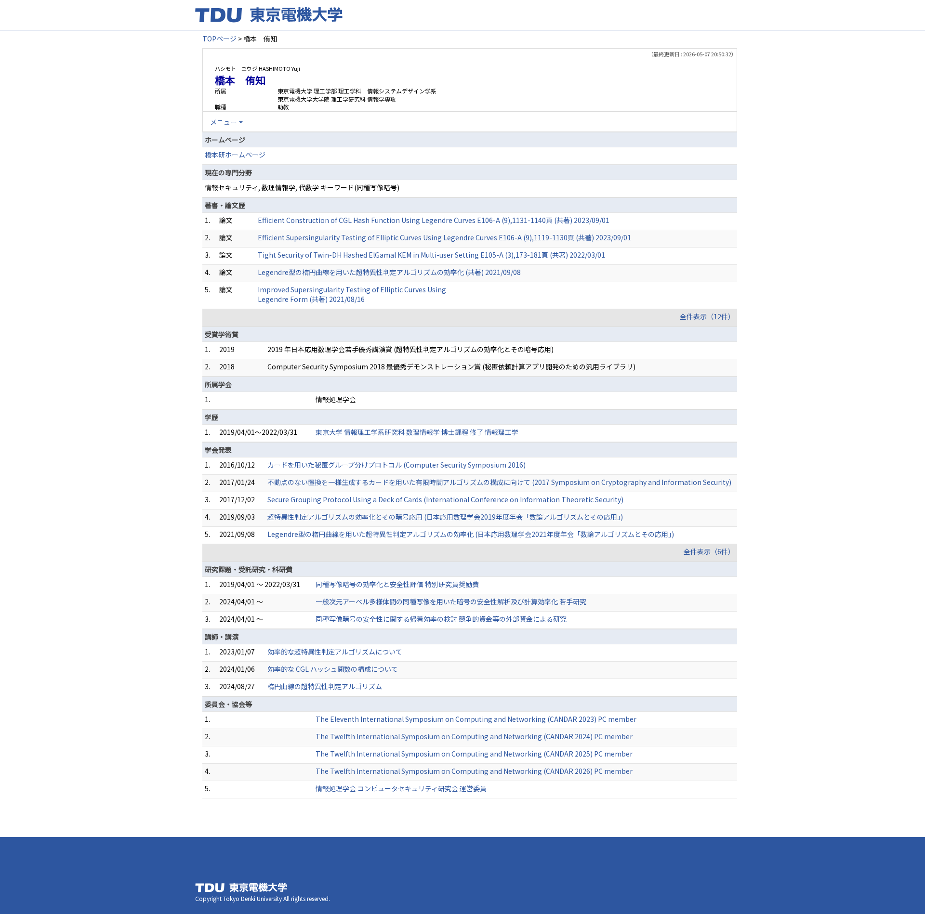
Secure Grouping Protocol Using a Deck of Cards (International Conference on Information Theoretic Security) (445, 499)
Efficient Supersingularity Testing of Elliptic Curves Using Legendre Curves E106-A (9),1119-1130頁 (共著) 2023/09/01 (444, 237)
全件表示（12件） (707, 316)
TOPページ (219, 38)
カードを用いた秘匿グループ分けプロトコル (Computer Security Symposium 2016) (396, 465)
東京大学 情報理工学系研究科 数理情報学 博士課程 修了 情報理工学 (417, 432)
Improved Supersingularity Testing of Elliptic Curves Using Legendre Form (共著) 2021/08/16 (352, 294)
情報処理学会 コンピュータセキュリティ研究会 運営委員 (401, 788)
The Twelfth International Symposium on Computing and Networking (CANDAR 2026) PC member (474, 771)
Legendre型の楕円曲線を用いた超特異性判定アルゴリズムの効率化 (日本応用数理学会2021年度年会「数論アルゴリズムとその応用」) (470, 534)
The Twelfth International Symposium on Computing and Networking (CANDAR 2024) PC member (474, 736)
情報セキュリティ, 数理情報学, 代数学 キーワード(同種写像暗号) (302, 187)
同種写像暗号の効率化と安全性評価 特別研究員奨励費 (397, 584)
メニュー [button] (223, 122)
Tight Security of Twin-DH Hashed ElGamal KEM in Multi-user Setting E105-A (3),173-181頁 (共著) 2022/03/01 (431, 255)
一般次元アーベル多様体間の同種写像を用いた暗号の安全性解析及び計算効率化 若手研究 (451, 601)
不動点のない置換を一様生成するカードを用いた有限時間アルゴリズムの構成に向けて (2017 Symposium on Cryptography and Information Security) (499, 482)
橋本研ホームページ (235, 154)
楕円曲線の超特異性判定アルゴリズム (324, 686)
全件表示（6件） (709, 551)
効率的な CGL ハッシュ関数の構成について (332, 669)
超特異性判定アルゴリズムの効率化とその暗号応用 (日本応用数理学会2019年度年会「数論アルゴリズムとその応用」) (445, 517)
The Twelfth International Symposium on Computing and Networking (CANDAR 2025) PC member (474, 753)
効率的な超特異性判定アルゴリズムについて (334, 651)
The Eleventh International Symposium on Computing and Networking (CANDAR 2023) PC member (476, 719)
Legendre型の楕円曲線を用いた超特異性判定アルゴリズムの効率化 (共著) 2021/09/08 (389, 272)
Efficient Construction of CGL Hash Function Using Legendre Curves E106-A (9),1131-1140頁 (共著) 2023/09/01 (433, 220)
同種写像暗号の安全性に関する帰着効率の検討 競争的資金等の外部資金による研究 (441, 619)
